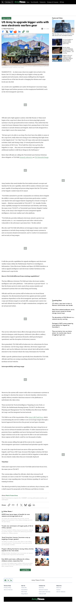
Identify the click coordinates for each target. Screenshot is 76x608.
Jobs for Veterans (60, 591)
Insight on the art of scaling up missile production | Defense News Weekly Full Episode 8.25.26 (68, 58)
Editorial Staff (42, 594)
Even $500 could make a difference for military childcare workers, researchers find (16, 560)
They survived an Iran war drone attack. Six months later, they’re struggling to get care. (62, 333)
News (27, 2)
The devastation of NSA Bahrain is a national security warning (63, 318)
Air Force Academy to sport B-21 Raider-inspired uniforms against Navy (68, 41)
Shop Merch (24, 594)
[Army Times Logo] (19, 2)
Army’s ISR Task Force (36, 417)
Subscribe (24, 587)
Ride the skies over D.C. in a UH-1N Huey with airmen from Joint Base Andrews (63, 34)
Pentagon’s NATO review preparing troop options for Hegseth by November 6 (62, 325)
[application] (63, 26)
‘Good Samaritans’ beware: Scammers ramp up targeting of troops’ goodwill (16, 538)
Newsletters (24, 589)
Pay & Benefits (34, 2)
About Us (58, 587)
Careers (58, 589)
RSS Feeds (24, 591)
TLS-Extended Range (41, 157)
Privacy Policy (7, 587)
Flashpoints (43, 2)
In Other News (7, 511)
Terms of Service (8, 589)
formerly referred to (26, 157)
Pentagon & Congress (52, 2)
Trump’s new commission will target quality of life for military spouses (17, 527)
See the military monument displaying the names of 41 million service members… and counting (68, 50)
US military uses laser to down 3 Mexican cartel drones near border (62, 304)
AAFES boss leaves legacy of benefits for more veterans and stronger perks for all (16, 515)
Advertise (41, 587)
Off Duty (62, 2)
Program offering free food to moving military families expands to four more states (18, 549)
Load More (25, 570)
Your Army (6, 18)
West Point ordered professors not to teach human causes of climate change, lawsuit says (63, 311)
